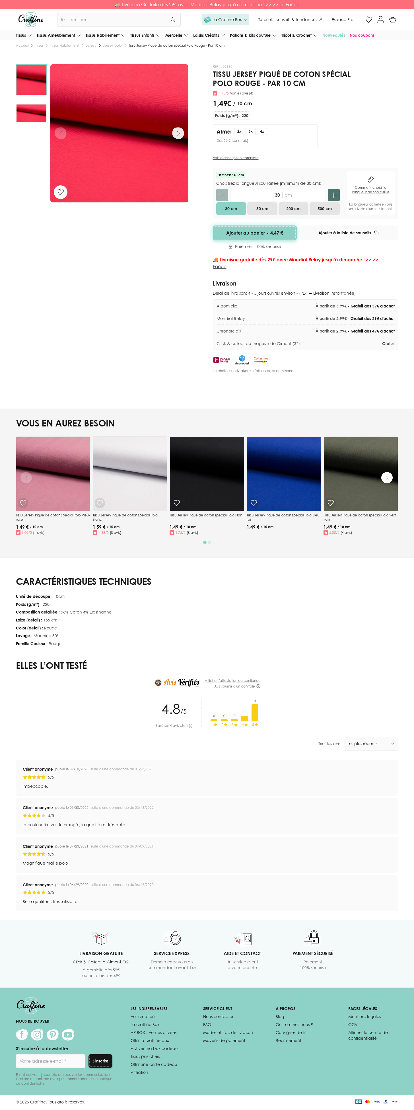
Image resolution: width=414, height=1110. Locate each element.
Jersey (91, 45)
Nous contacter (218, 1016)
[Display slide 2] (209, 542)
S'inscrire (100, 1060)
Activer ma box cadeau (154, 1048)
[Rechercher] (172, 19)
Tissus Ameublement (56, 35)
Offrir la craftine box (150, 1040)
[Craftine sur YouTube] (68, 1035)
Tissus (21, 35)
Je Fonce (289, 4)
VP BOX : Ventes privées (153, 1032)
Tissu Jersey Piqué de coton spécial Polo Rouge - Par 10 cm (176, 45)
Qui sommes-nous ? (294, 1024)
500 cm (325, 208)
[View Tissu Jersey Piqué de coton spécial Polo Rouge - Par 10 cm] (31, 79)
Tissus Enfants (142, 35)
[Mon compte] (380, 19)
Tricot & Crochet (296, 35)
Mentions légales (364, 1016)
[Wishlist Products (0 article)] (368, 19)
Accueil (22, 45)
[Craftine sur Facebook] (22, 1035)
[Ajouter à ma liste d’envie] (60, 192)
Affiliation (139, 1072)
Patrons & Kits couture (250, 35)
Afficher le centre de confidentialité (368, 1035)
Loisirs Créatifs (206, 35)
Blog (280, 1016)
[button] (225, 19)
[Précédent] (60, 133)
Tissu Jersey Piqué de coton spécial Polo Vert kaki (360, 517)
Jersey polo (112, 45)
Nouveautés (333, 35)
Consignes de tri (291, 1032)
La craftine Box (145, 1024)
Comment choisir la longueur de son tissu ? (370, 189)
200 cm (293, 208)
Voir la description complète (236, 158)
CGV (353, 1024)
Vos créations (143, 1016)
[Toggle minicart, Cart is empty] (392, 19)
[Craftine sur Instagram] (37, 1035)
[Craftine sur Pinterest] (53, 1035)
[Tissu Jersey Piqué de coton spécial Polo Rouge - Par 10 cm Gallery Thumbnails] (31, 96)
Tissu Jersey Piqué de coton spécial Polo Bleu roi (283, 517)
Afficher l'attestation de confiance (233, 680)
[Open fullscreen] (119, 133)
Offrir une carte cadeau (154, 1064)
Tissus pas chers (145, 1056)
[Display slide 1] (205, 542)
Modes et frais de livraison (228, 1032)
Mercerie (173, 35)
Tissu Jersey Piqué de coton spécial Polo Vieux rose (53, 517)
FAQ (207, 1024)
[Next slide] (387, 477)
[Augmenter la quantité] (334, 195)
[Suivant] (178, 133)
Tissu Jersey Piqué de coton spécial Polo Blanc (125, 517)
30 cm (231, 208)
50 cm (262, 208)
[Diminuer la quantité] (222, 195)
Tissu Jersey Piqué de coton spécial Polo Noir (206, 515)
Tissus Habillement (103, 35)
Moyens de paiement (224, 1040)
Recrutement (288, 1040)
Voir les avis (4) (241, 93)
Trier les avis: (329, 743)
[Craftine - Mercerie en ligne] (31, 19)
